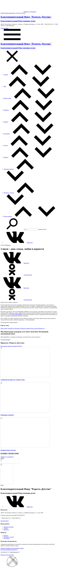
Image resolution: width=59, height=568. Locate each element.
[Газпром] (7, 484)
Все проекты (4, 346)
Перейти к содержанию (30, 11)
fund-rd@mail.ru (5, 521)
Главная (6, 74)
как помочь (7, 538)
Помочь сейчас (4, 28)
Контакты (6, 110)
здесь (17, 545)
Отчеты (6, 145)
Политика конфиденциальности (9, 549)
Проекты (6, 157)
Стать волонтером (5, 339)
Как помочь (7, 133)
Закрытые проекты (9, 169)
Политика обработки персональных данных (12, 548)
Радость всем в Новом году (37, 328)
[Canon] (10, 463)
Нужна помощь (8, 216)
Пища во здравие (25, 328)
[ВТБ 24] (2, 458)
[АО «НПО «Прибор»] (7, 456)
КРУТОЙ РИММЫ (17, 314)
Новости (6, 121)
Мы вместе (18, 328)
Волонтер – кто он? (9, 192)
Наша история (7, 98)
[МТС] (2, 485)
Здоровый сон (11, 328)
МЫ (5, 86)
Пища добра (4, 328)
